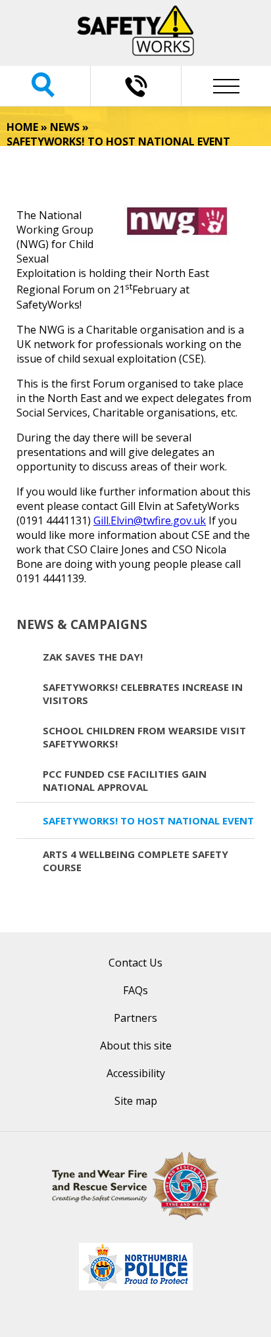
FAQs (135, 990)
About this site (136, 1045)
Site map (135, 1101)
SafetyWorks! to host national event (148, 820)
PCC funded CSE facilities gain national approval (125, 780)
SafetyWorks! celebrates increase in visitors (143, 693)
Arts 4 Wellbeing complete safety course (135, 860)
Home (22, 127)
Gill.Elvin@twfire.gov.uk (149, 520)
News (65, 127)
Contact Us (135, 962)
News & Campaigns (81, 624)
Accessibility (136, 1073)
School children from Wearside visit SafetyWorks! (144, 737)
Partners (135, 1018)
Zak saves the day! (93, 656)
